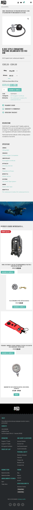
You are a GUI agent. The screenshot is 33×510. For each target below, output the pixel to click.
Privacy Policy (21, 489)
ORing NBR (5, 150)
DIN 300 (10, 166)
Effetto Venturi (6, 176)
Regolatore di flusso (8, 171)
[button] (31, 2)
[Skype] (22, 504)
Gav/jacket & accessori (24, 438)
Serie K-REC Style (7, 186)
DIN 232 (4, 166)
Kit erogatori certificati (8, 160)
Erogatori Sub (9, 11)
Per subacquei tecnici (22, 192)
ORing (5, 70)
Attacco (5, 75)
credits (23, 499)
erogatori (5, 438)
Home (3, 11)
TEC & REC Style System (9, 181)
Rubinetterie (5, 470)
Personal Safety (22, 452)
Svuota (9, 78)
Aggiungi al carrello (14, 90)
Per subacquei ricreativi (17, 98)
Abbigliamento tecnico (8, 478)
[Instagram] (14, 504)
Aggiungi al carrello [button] (7, 272)
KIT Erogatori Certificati (20, 11)
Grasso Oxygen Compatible (10, 155)
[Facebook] (10, 504)
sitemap (20, 499)
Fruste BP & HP (6, 449)
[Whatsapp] (18, 504)
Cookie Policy (20, 491)
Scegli (16, 394)
